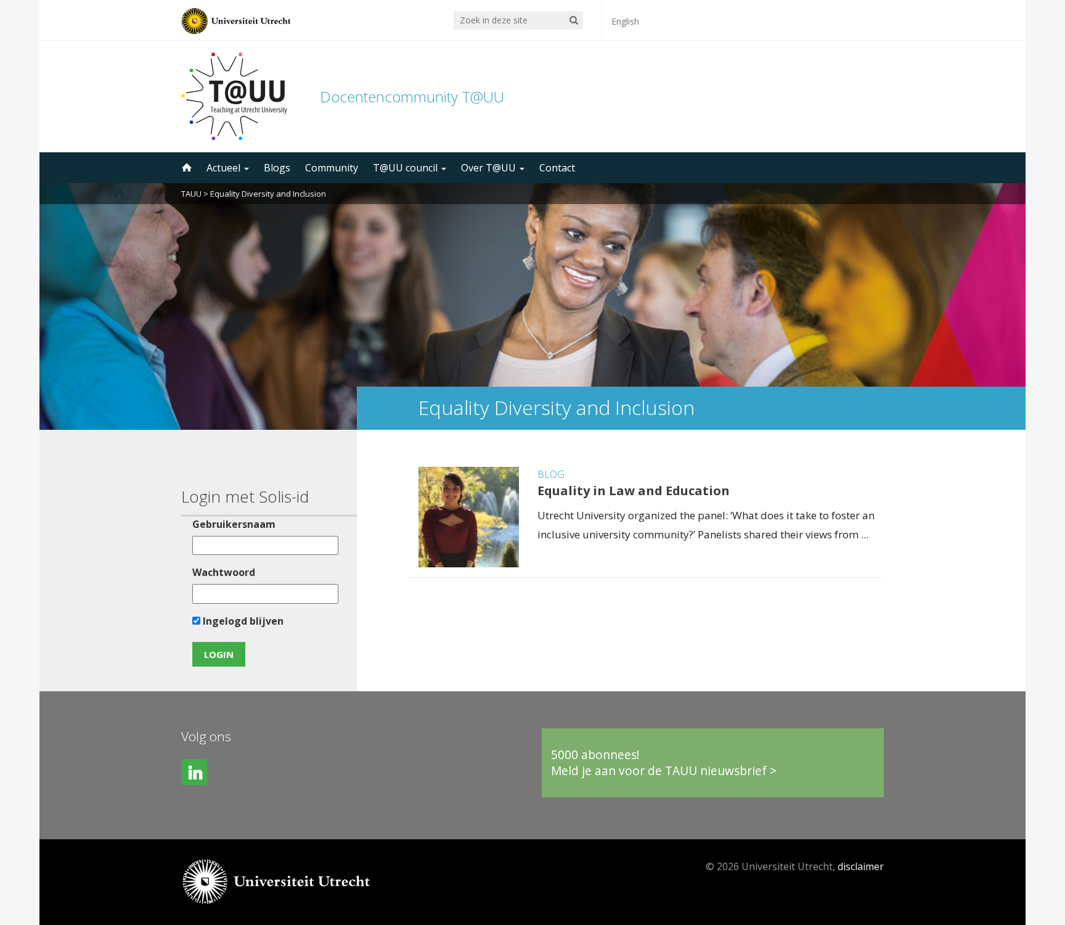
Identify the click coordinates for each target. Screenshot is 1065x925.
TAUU (191, 193)
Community (331, 168)
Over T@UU (489, 168)
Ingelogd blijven (242, 621)
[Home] (185, 167)
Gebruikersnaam (233, 524)
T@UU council (406, 168)
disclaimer (861, 866)
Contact (557, 168)
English (625, 21)
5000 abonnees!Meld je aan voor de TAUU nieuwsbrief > (664, 762)
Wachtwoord (223, 572)
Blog (551, 474)
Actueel (224, 168)
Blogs (277, 168)
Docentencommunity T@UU (412, 96)
